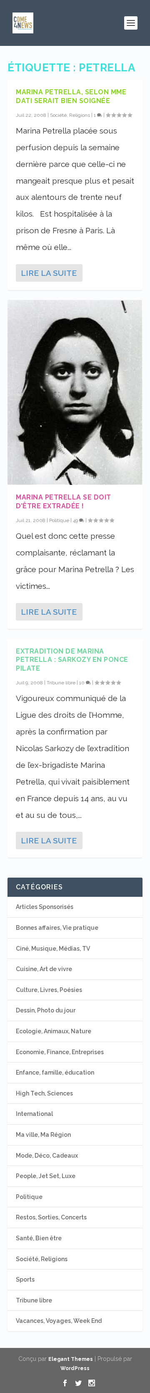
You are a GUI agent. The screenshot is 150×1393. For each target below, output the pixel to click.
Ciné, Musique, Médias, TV (53, 948)
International (34, 1113)
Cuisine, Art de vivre (44, 969)
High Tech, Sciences (44, 1093)
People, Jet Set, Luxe (45, 1176)
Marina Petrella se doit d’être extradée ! (63, 501)
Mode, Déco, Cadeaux (47, 1155)
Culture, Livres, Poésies (49, 990)
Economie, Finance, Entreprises (60, 1052)
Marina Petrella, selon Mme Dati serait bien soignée (71, 96)
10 (82, 683)
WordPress (75, 1368)
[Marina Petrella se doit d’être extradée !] (75, 392)
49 (76, 520)
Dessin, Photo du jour (45, 1010)
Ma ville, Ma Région (43, 1134)
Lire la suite (49, 273)
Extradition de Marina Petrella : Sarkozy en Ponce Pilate (72, 660)
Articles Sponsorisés (44, 906)
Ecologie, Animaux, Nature (53, 1031)
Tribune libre (61, 683)
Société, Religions (70, 115)
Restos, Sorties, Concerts (51, 1217)
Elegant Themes (70, 1359)
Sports (25, 1279)
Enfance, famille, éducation (55, 1072)
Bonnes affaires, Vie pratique (57, 927)
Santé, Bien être (39, 1238)
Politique (59, 520)
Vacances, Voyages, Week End (59, 1320)
